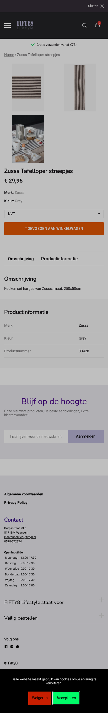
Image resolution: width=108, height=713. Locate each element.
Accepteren (66, 698)
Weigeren (40, 698)
